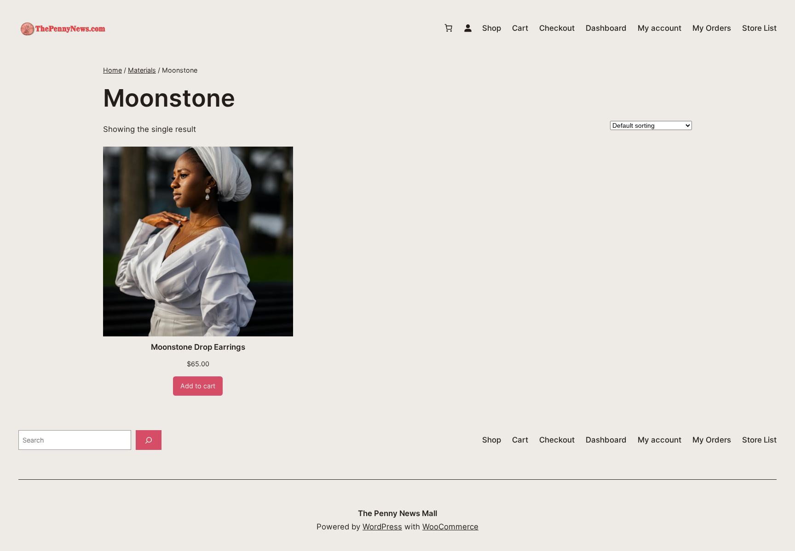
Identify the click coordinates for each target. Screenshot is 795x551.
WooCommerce (450, 526)
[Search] (148, 440)
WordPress (382, 526)
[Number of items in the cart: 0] (448, 28)
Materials (142, 70)
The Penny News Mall (397, 513)
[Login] (468, 28)
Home (112, 70)
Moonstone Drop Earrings (198, 347)
